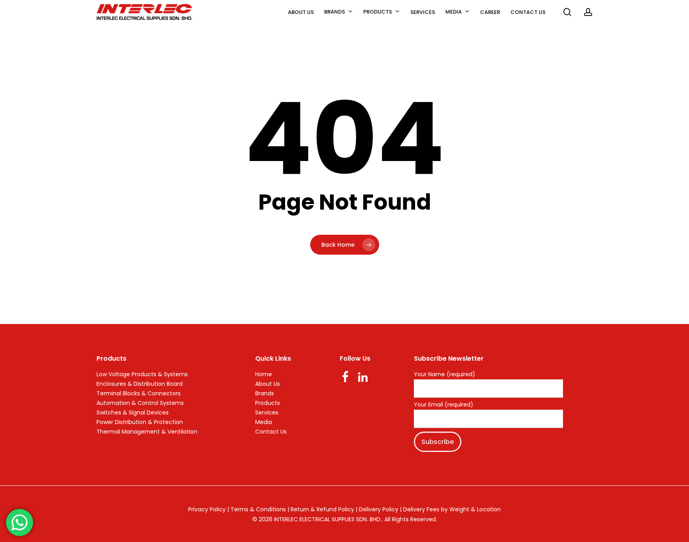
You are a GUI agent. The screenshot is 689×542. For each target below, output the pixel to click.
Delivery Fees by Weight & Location (452, 509)
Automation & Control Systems (140, 403)
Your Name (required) (444, 374)
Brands (264, 393)
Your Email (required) (443, 404)
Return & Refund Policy (322, 509)
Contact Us (271, 431)
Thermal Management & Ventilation (146, 431)
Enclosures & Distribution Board (139, 384)
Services (266, 412)
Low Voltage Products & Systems (142, 374)
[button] (673, 4)
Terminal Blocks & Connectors (138, 393)
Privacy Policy (207, 509)
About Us (267, 384)
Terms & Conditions (258, 509)
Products (267, 403)
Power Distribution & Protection (139, 422)
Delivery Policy (378, 509)
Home (263, 374)
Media (263, 422)
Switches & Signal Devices (132, 412)
